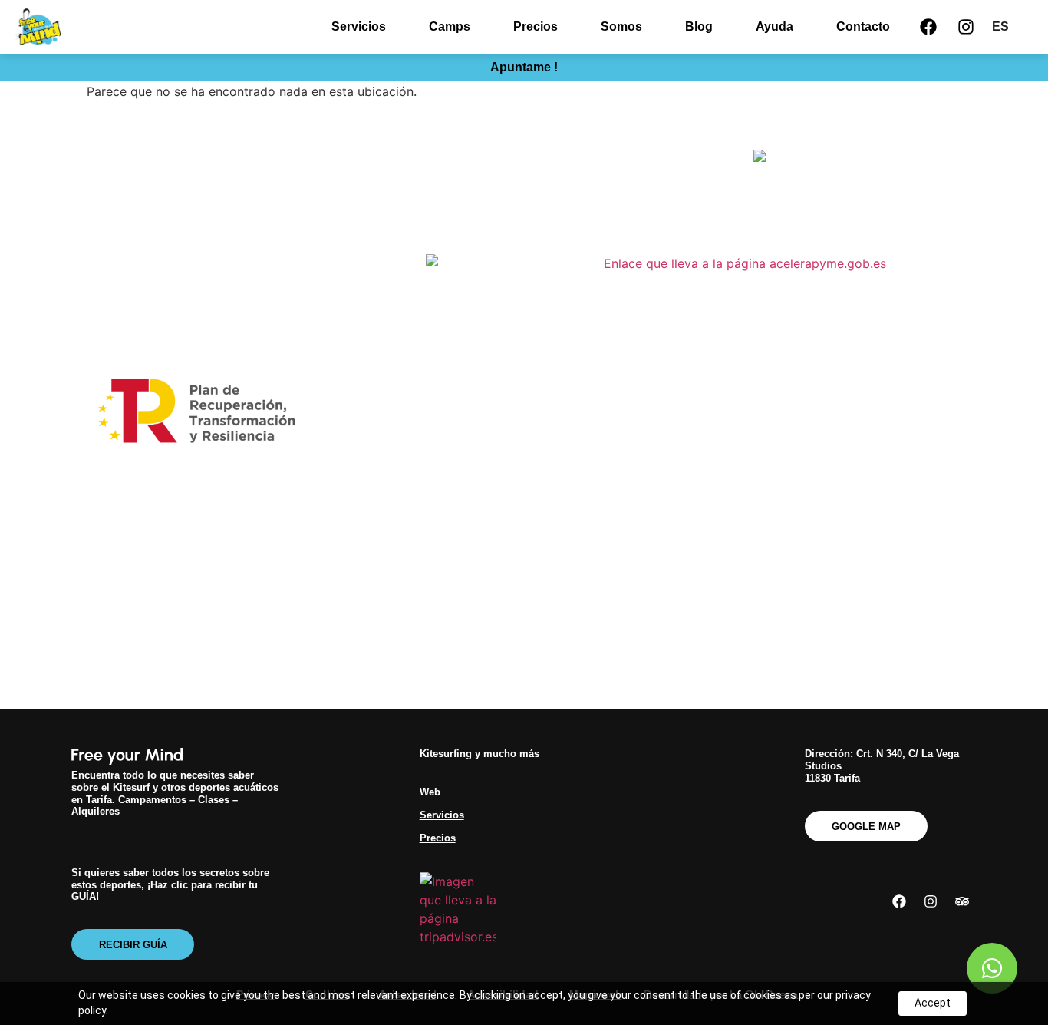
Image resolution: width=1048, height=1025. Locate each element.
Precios (535, 26)
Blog (699, 26)
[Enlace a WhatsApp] (992, 968)
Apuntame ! (524, 67)
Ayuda (774, 26)
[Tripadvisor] (962, 901)
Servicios (358, 26)
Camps (449, 26)
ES (1000, 26)
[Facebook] (928, 27)
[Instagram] (966, 27)
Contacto (863, 26)
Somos (621, 26)
